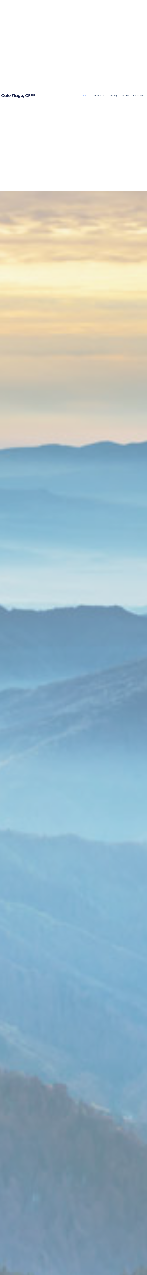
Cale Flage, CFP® (18, 95)
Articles (125, 95)
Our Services (98, 95)
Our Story (113, 95)
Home (85, 95)
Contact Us (138, 95)
